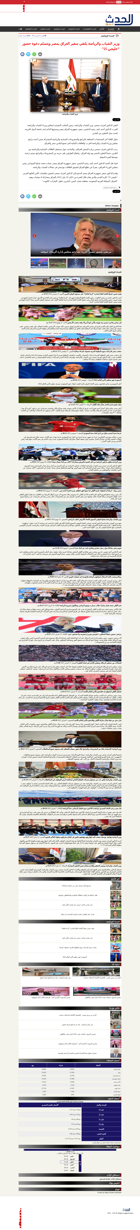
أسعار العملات (113, 1060)
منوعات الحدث (90, 1200)
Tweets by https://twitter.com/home (109, 1192)
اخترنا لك (116, 964)
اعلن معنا (61, 1204)
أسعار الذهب (114, 1098)
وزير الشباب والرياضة (110, 187)
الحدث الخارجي (74, 29)
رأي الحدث (103, 1200)
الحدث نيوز (128, 1204)
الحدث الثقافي (31, 29)
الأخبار (102, 29)
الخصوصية (81, 1204)
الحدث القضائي (61, 1200)
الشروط (71, 1204)
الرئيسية (111, 29)
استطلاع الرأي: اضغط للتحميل (110, 1179)
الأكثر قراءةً (114, 1008)
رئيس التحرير (105, 1204)
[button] (34, 236)
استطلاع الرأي (113, 1175)
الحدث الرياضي (59, 29)
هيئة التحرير (93, 1204)
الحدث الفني (45, 29)
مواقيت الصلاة (113, 1146)
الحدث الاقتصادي (89, 29)
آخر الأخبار (115, 879)
